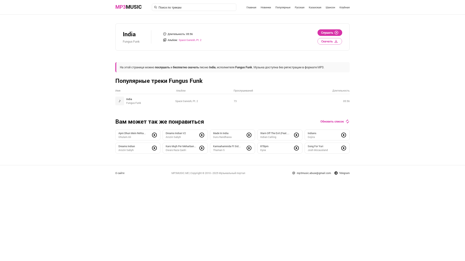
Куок (263, 150)
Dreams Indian (126, 146)
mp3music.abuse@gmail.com (314, 173)
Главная (251, 7)
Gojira (311, 137)
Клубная (344, 7)
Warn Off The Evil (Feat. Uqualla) (273, 133)
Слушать (327, 32)
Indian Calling (268, 137)
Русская (299, 7)
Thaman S (219, 150)
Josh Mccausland (318, 150)
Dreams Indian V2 (176, 133)
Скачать (327, 41)
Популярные (282, 7)
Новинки (266, 7)
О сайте (119, 173)
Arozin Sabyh (173, 137)
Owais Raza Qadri (176, 150)
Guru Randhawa (222, 137)
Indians (312, 133)
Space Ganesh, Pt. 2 (190, 40)
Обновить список (332, 121)
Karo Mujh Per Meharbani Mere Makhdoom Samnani (181, 146)
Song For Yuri (315, 146)
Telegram (344, 173)
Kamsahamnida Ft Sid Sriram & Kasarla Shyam (227, 146)
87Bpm (264, 146)
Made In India (221, 133)
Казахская (315, 7)
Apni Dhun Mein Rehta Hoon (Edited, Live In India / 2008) (133, 133)
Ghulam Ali (124, 137)
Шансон (330, 7)
